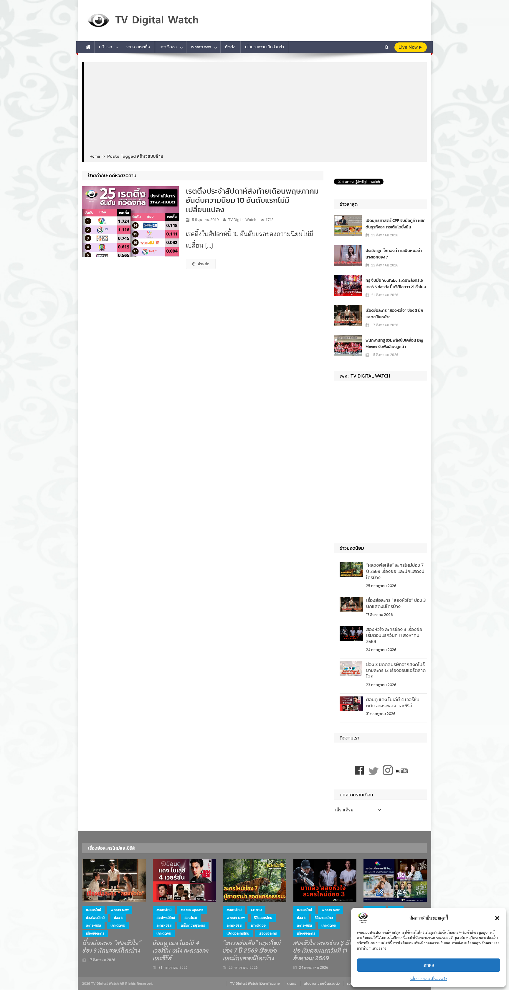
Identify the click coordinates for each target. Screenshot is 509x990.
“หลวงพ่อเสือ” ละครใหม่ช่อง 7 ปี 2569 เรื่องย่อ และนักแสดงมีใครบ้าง (395, 571)
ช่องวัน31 (190, 917)
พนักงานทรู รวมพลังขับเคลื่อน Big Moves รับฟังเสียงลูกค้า (394, 343)
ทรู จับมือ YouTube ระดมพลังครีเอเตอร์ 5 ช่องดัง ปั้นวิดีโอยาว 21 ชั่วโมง (396, 283)
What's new (119, 909)
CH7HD (256, 909)
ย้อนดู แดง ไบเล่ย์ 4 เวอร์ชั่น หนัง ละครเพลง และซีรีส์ (392, 702)
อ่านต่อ (203, 263)
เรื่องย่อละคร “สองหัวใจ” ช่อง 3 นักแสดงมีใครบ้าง (394, 313)
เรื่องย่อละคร (95, 933)
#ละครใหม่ (93, 909)
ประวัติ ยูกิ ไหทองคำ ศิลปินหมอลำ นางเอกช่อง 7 (394, 254)
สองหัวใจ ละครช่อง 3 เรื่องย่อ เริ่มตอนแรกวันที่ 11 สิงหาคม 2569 (394, 635)
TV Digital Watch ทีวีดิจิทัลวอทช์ (255, 983)
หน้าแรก (105, 47)
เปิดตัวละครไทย (238, 933)
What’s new (201, 47)
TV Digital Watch (242, 220)
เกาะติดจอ (168, 47)
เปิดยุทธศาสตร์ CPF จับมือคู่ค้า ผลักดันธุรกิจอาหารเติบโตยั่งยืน (396, 224)
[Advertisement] (255, 108)
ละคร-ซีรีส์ (93, 925)
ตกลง (429, 965)
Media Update (192, 909)
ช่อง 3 (118, 917)
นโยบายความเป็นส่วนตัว (428, 978)
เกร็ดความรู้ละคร (193, 925)
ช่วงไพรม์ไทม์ (95, 917)
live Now (409, 47)
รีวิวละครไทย (263, 917)
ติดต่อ (230, 47)
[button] (497, 918)
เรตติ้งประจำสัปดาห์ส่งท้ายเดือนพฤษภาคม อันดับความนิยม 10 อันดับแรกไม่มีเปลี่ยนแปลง (252, 200)
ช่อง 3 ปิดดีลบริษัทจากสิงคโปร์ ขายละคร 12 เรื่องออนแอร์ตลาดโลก (396, 670)
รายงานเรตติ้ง (138, 47)
